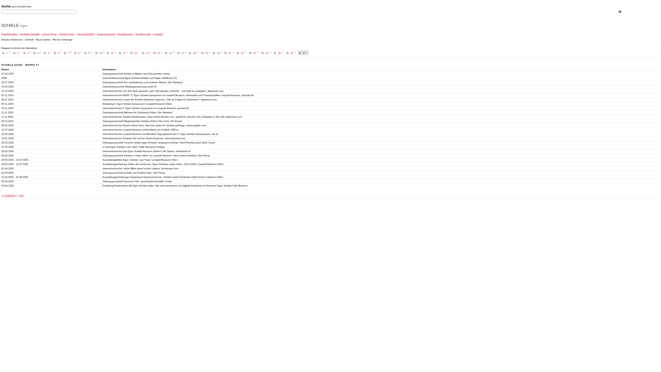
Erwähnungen (143, 34)
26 (293, 53)
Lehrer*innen (50, 34)
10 (101, 53)
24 (269, 53)
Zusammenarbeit (106, 34)
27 (305, 53)
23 (256, 53)
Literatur (158, 34)
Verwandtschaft (85, 34)
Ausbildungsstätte (30, 34)
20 (219, 53)
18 (196, 53)
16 (172, 53)
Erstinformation (9, 34)
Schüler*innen (67, 34)
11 (114, 53)
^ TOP (20, 195)
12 (125, 53)
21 (231, 53)
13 (137, 53)
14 (148, 53)
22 (244, 53)
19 (208, 53)
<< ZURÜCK (8, 195)
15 (160, 53)
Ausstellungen (125, 34)
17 (184, 53)
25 (281, 53)
